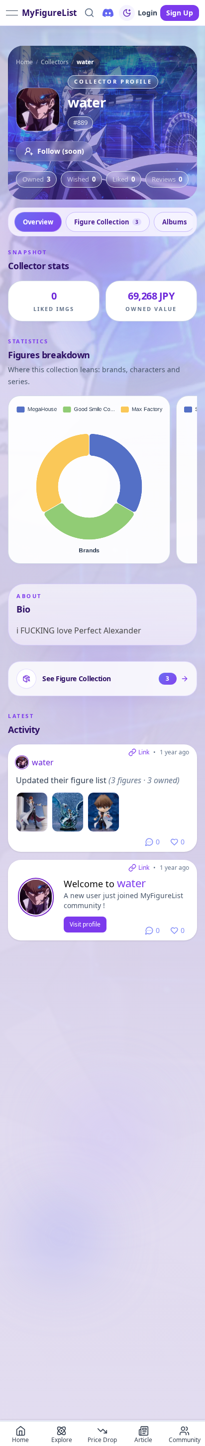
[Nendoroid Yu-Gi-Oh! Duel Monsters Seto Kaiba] (103, 812)
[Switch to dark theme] (127, 13)
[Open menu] (12, 12)
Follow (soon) (60, 151)
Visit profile (85, 924)
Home (24, 62)
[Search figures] (89, 13)
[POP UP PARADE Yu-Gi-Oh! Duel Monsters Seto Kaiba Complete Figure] (32, 812)
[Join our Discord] (108, 13)
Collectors (55, 62)
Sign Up (179, 12)
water (43, 762)
